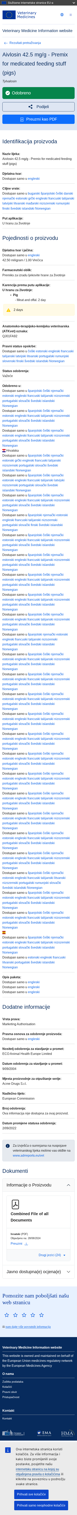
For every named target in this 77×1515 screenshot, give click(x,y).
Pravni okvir (9, 1391)
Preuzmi (16, 1243)
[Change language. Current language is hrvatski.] (62, 14)
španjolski (48, 193)
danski (68, 193)
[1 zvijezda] (6, 1315)
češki (59, 193)
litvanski (19, 203)
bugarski (34, 193)
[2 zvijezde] (11, 1315)
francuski (54, 198)
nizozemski (47, 203)
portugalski (46, 356)
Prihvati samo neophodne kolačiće (41, 1505)
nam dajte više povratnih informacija (28, 1326)
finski (6, 208)
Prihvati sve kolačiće (31, 1494)
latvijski (7, 203)
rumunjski (63, 203)
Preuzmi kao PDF (41, 119)
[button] (38, 106)
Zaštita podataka (12, 1381)
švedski (15, 208)
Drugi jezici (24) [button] (50, 1255)
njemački (8, 198)
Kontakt (7, 1418)
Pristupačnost (10, 1397)
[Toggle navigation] (71, 15)
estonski (21, 198)
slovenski (9, 361)
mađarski (32, 203)
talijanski (68, 198)
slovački (24, 401)
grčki (31, 198)
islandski (28, 208)
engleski (34, 178)
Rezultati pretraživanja (25, 43)
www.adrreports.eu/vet (28, 1155)
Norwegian (43, 208)
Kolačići (7, 1386)
